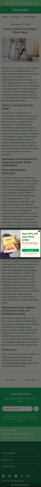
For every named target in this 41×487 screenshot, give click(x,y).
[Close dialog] (39, 231)
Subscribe (30, 250)
